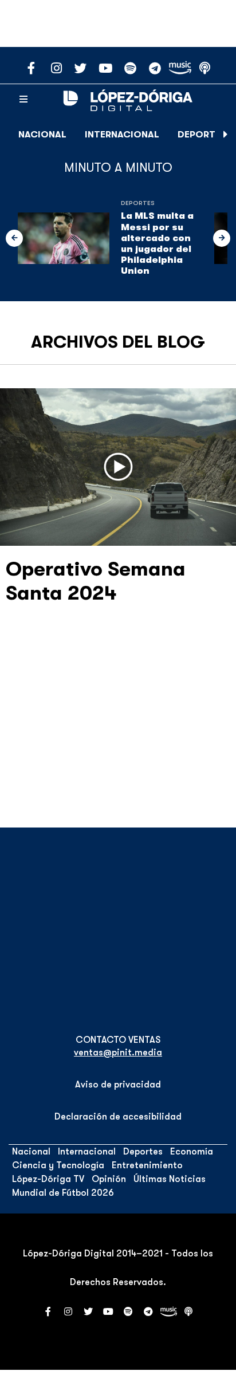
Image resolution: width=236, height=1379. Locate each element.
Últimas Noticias (169, 1179)
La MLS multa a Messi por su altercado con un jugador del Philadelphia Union (157, 243)
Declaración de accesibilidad (118, 1117)
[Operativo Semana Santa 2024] (118, 467)
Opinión (109, 1179)
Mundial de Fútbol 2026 (63, 1193)
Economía (191, 1151)
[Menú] (23, 99)
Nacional (42, 134)
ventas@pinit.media (118, 1052)
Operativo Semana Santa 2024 (96, 581)
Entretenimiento (147, 1165)
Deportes (202, 134)
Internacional (122, 134)
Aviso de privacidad (118, 1084)
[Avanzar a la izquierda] (14, 238)
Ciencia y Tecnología (58, 1165)
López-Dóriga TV (48, 1179)
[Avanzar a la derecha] (225, 134)
